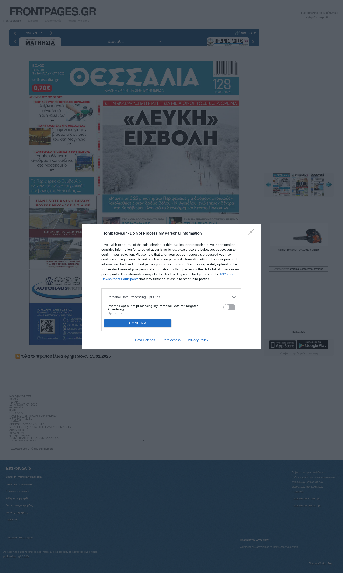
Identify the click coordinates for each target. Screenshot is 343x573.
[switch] (229, 307)
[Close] (252, 233)
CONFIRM (138, 323)
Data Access (171, 340)
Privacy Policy (198, 340)
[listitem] (171, 297)
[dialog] (171, 286)
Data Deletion (145, 340)
